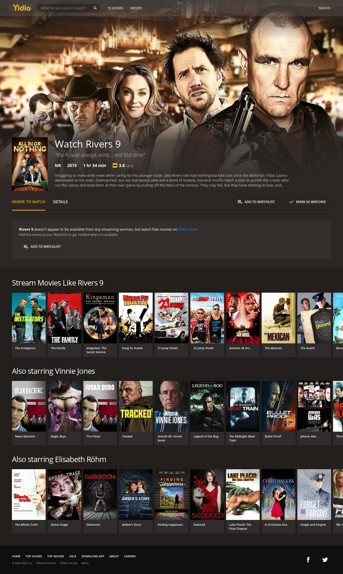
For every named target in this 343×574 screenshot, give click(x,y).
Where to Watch (28, 201)
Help (72, 556)
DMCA (85, 563)
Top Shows (34, 556)
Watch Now (188, 229)
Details (60, 201)
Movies (136, 8)
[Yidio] (21, 9)
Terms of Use (68, 563)
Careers (130, 556)
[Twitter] (325, 560)
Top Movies (55, 556)
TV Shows (115, 8)
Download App (93, 556)
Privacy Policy (46, 563)
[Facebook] (308, 560)
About (114, 556)
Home (16, 556)
